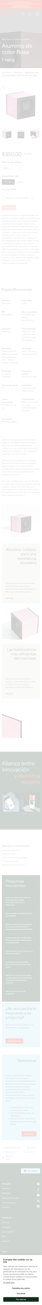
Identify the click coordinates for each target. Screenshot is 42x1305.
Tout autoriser (21, 1299)
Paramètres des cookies (21, 1288)
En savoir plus (8, 1282)
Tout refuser (21, 1293)
